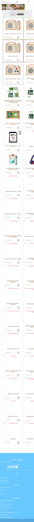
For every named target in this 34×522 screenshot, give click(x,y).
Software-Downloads (4, 480)
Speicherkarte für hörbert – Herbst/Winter (13, 281)
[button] (17, 2)
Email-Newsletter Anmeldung (5, 461)
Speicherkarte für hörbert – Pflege (13, 191)
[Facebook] (9, 467)
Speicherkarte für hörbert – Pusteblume (13, 304)
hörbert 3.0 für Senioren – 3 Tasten (13, 78)
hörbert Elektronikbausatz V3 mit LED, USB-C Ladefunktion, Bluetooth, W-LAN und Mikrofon (13, 101)
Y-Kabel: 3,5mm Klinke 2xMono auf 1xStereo (13, 371)
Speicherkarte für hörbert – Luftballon (13, 258)
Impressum (2, 502)
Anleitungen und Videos (5, 477)
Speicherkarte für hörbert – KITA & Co (13, 213)
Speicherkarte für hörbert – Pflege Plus (13, 146)
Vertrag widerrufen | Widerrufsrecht (7, 500)
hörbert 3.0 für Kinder (13, 56)
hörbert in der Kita (4, 489)
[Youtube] (11, 467)
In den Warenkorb (18, 37)
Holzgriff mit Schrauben (13, 393)
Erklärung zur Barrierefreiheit (5, 505)
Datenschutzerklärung (4, 514)
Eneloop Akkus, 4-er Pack (13, 348)
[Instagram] (16, 467)
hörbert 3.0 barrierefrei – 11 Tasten (13, 33)
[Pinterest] (14, 467)
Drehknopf (13, 438)
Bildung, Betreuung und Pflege (6, 487)
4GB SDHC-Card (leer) (13, 416)
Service (2, 475)
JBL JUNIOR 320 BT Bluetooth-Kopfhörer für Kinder (13, 169)
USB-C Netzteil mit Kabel (13, 326)
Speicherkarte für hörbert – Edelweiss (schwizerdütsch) (13, 236)
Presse (2, 494)
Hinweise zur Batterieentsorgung (6, 517)
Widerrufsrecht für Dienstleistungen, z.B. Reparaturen (10, 512)
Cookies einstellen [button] (5, 482)
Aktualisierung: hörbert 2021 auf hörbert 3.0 (13, 124)
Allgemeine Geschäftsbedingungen (7, 507)
